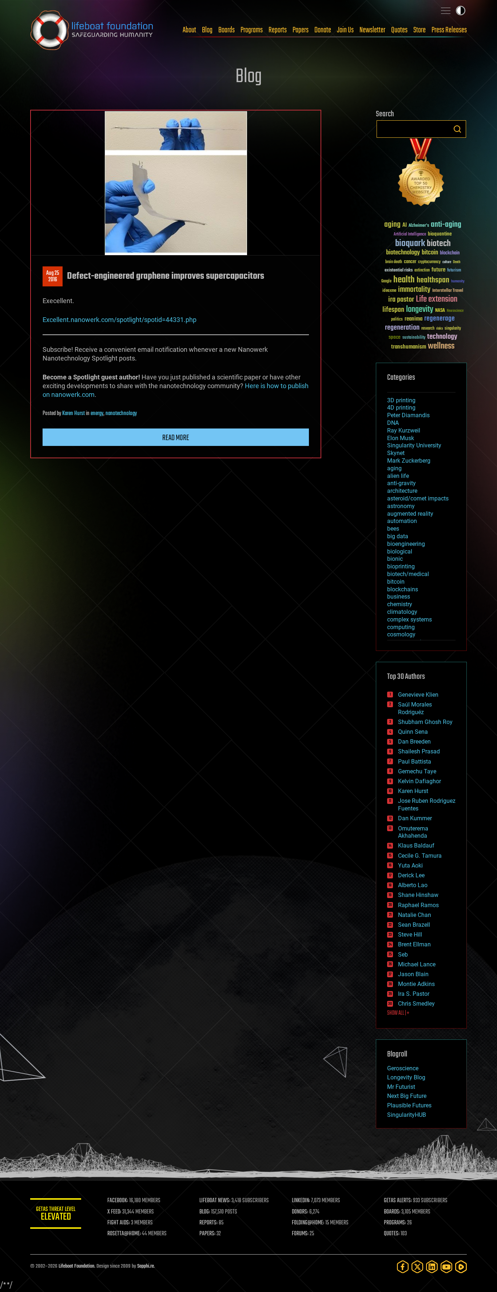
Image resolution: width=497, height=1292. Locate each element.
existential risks (399, 270)
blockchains (402, 589)
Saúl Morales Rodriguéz (415, 708)
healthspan (433, 280)
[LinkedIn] (432, 1266)
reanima (413, 318)
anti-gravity (401, 483)
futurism (454, 270)
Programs (251, 30)
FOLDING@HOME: (308, 1223)
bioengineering (406, 543)
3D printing (401, 400)
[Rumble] (461, 1266)
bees (393, 528)
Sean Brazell (414, 924)
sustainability (413, 338)
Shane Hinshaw (418, 894)
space (395, 337)
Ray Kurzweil (403, 430)
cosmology (401, 634)
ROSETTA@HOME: (124, 1234)
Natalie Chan (414, 914)
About (189, 30)
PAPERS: (207, 1234)
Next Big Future (406, 1095)
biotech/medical (408, 574)
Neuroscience (455, 311)
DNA (393, 422)
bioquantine (440, 234)
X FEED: (114, 1212)
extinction (422, 270)
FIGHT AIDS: (118, 1223)
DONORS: (300, 1212)
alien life (398, 475)
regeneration (402, 327)
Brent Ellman (414, 944)
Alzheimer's (419, 226)
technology (442, 337)
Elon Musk (400, 438)
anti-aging (446, 224)
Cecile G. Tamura (420, 855)
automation (402, 521)
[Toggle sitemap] (445, 10)
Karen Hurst (73, 413)
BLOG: (204, 1212)
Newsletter (372, 30)
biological (399, 551)
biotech (439, 244)
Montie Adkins (416, 984)
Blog (207, 30)
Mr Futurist (401, 1086)
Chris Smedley (416, 1003)
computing (401, 627)
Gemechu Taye (417, 771)
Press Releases (449, 30)
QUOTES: (391, 1234)
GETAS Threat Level (55, 1215)
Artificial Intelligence (410, 234)
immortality (414, 289)
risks (439, 328)
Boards (226, 30)
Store (419, 30)
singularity (453, 328)
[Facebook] (403, 1266)
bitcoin (430, 253)
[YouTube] (446, 1266)
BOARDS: (392, 1212)
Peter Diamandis (408, 415)
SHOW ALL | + (398, 1013)
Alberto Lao (413, 885)
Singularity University (414, 445)
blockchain (450, 253)
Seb (403, 954)
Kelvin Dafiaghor (419, 781)
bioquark (410, 243)
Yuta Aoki (410, 865)
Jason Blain (413, 974)
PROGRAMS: (395, 1223)
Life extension (436, 299)
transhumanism (408, 346)
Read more (175, 438)
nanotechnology (121, 413)
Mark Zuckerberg (408, 460)
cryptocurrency (429, 262)
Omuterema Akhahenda (413, 832)
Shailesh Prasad (419, 751)
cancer (410, 262)
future (438, 269)
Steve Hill (410, 934)
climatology (402, 611)
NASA (440, 311)
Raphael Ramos (418, 905)
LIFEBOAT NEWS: (214, 1201)
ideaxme (389, 291)
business (398, 596)
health (404, 280)
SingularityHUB (406, 1114)
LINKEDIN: (301, 1201)
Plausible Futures (409, 1105)
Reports (278, 30)
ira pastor (401, 299)
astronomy (401, 506)
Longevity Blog (406, 1077)
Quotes (399, 30)
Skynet (396, 453)
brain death (393, 262)
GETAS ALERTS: (398, 1201)
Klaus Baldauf (416, 845)
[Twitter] (417, 1266)
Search (457, 129)
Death (456, 262)
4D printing (401, 407)
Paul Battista (414, 761)
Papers (301, 30)
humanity (458, 281)
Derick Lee (411, 875)
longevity (419, 309)
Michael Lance (417, 964)
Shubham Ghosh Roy (425, 722)
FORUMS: (300, 1234)
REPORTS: (208, 1223)
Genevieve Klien (418, 694)
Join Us (345, 30)
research (427, 328)
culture (446, 262)
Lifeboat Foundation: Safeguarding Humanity (92, 30)
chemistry (399, 604)
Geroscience (402, 1068)
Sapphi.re (145, 1266)
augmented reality (410, 513)
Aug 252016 (52, 276)
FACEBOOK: (117, 1201)
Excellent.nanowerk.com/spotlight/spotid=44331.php (119, 319)
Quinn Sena (413, 731)
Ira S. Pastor (413, 993)
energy (97, 413)
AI (404, 225)
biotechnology (403, 253)
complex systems (409, 619)
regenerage (439, 319)
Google (386, 281)
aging (392, 224)
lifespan (393, 310)
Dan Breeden (414, 741)
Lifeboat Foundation (76, 1266)
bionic (395, 558)
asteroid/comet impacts (418, 498)
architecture (402, 490)
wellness (441, 346)
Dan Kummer (415, 818)
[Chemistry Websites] (421, 173)
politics (397, 319)
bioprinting (401, 566)
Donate (322, 30)
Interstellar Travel (447, 291)
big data (397, 536)
